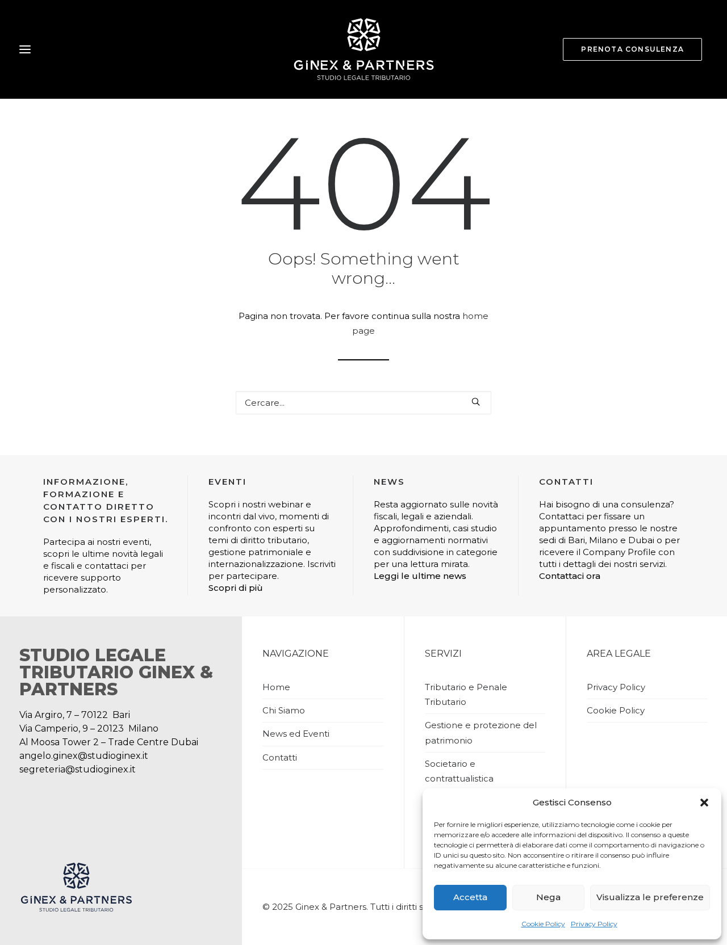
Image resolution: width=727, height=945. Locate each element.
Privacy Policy (594, 923)
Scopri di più (235, 587)
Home (276, 687)
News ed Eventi (295, 733)
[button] (704, 802)
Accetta (470, 897)
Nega (548, 897)
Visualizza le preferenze (650, 897)
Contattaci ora (569, 575)
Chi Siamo (283, 710)
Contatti (279, 757)
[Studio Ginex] (363, 49)
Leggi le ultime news (420, 575)
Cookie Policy (543, 923)
